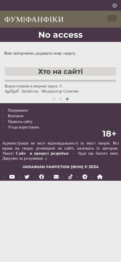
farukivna (30, 91)
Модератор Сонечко (60, 91)
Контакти (16, 115)
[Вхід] (114, 5)
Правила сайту (20, 121)
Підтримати (18, 110)
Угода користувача (23, 127)
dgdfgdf (12, 91)
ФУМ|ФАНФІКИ (34, 18)
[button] (53, 99)
